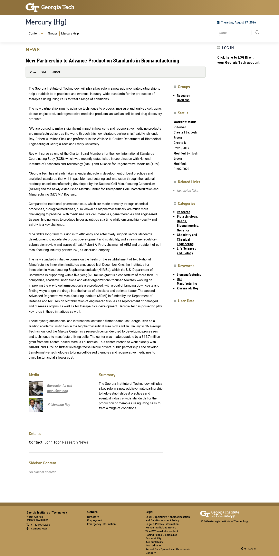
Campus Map (39, 528)
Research (183, 212)
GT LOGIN (250, 548)
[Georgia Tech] (52, 7)
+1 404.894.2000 (40, 524)
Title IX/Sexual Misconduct (161, 531)
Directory (93, 516)
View (33, 72)
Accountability (154, 542)
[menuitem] (53, 34)
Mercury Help (70, 33)
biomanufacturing (189, 275)
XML (44, 72)
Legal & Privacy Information (162, 524)
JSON (56, 72)
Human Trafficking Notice (160, 527)
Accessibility (153, 538)
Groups (53, 33)
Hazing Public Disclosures (161, 534)
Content (34, 33)
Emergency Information (101, 524)
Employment (94, 520)
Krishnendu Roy (187, 288)
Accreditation (153, 545)
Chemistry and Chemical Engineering (187, 239)
